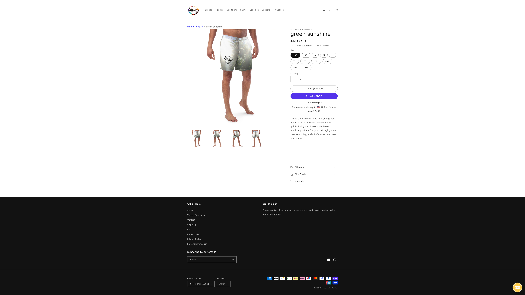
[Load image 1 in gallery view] (197, 139)
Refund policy (194, 234)
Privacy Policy (194, 239)
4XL (327, 61)
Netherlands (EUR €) (199, 284)
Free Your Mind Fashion (329, 288)
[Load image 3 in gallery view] (236, 139)
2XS (295, 55)
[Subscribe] (233, 259)
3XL (316, 61)
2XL (305, 61)
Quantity (294, 73)
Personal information (197, 244)
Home (190, 26)
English (222, 284)
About (190, 210)
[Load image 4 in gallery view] (256, 139)
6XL (307, 67)
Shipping (306, 45)
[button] (267, 10)
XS (306, 55)
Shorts (200, 26)
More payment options (314, 103)
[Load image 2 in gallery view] (217, 139)
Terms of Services (196, 215)
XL (294, 61)
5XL (295, 67)
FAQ (189, 229)
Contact (191, 220)
